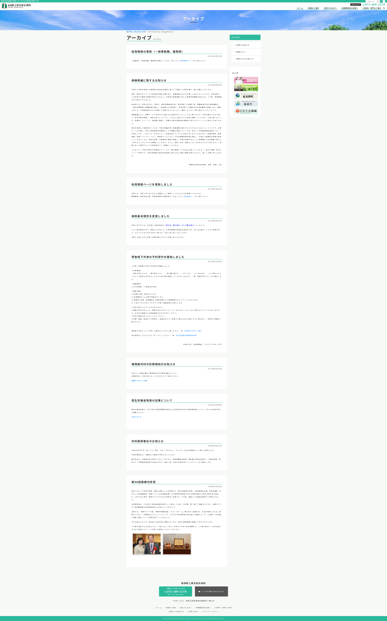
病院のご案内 (313, 8)
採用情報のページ (187, 61)
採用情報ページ (190, 196)
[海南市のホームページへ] (246, 105)
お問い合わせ (193, 611)
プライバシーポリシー (211, 611)
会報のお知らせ (243, 45)
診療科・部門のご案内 (372, 8)
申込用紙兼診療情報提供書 (186, 335)
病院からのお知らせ (245, 59)
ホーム (300, 8)
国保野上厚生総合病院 (136, 31)
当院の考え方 (137, 417)
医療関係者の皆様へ (350, 8)
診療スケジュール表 (139, 381)
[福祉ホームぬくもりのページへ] (246, 89)
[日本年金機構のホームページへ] (246, 113)
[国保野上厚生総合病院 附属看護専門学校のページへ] (246, 82)
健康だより (241, 52)
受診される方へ (330, 8)
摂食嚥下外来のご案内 (193, 331)
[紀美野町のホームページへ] (246, 97)
